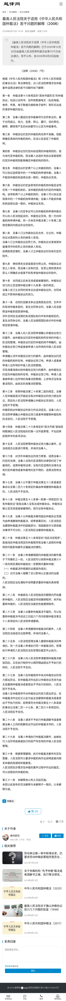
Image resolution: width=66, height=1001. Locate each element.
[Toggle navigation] (61, 4)
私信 (59, 835)
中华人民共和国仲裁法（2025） (43, 888)
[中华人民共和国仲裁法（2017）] (12, 928)
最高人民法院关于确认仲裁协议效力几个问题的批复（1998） (43, 907)
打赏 (59, 821)
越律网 (17, 987)
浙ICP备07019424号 (49, 987)
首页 (4, 12)
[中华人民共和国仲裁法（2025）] (12, 893)
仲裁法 (10, 801)
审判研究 (15, 835)
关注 (46, 835)
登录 (7, 966)
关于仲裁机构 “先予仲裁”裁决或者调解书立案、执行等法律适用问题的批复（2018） (43, 872)
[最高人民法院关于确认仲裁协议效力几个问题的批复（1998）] (12, 910)
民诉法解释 (30, 31)
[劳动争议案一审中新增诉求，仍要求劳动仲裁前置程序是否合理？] (12, 858)
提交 (33, 971)
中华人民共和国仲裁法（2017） (43, 923)
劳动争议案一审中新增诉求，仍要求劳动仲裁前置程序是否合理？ (43, 855)
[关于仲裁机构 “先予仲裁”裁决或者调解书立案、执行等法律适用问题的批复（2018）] (12, 875)
